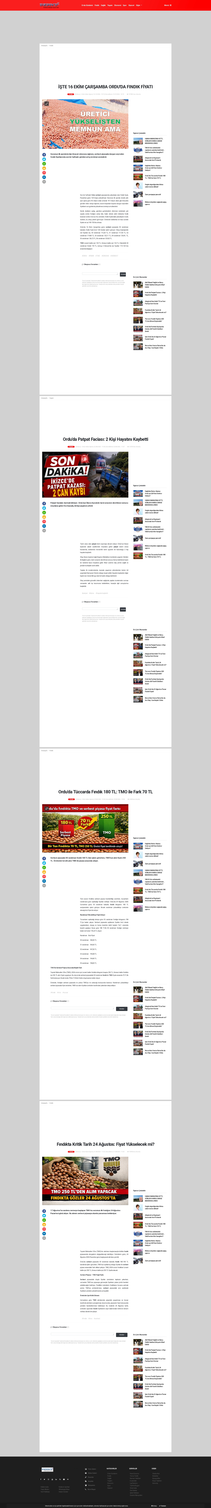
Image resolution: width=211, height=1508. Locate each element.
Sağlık (103, 5)
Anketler (155, 1476)
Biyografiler (156, 1478)
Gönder (123, 274)
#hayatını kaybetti (102, 593)
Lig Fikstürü (133, 1483)
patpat (94, 544)
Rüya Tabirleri (157, 1481)
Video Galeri (92, 1473)
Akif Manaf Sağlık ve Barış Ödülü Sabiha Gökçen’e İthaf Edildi (155, 285)
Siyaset (131, 5)
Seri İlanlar (133, 1490)
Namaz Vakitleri (135, 1478)
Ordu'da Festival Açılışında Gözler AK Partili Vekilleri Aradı (154, 329)
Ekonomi (117, 5)
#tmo (59, 992)
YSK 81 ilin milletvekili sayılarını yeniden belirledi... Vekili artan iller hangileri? (155, 150)
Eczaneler (133, 1481)
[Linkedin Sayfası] (57, 1479)
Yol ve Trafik (134, 1476)
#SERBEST (114, 256)
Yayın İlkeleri (45, 1489)
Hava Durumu (134, 1473)
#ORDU (84, 256)
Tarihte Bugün (134, 1485)
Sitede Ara (156, 1473)
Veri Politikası (45, 1492)
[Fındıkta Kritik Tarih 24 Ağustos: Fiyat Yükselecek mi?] (85, 1181)
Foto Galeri (92, 1469)
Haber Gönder (63, 1492)
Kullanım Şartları (64, 1487)
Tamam (163, 1506)
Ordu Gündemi (87, 5)
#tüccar (65, 992)
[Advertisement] (105, 27)
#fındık (53, 992)
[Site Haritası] (64, 1479)
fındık (113, 904)
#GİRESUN (105, 256)
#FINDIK (91, 256)
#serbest (97, 1318)
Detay (155, 1506)
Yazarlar (90, 1477)
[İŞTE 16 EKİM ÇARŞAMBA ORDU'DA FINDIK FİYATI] (85, 124)
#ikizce (91, 593)
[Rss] (60, 1479)
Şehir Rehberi (134, 1493)
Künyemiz (91, 1485)
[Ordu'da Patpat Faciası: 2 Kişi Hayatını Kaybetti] (85, 474)
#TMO (97, 256)
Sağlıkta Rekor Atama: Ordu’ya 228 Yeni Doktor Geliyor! (153, 168)
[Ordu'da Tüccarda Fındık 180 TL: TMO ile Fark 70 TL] (85, 828)
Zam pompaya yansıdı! (153, 194)
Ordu (93, 195)
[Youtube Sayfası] (53, 1479)
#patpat (85, 593)
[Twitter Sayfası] (45, 1479)
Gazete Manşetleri (136, 1495)
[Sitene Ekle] (68, 1479)
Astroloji (155, 1483)
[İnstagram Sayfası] (49, 1479)
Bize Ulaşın (91, 1489)
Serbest (83, 1275)
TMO (82, 243)
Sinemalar (133, 1488)
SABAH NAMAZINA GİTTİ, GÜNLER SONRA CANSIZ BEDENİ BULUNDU (154, 141)
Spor (125, 5)
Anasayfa (44, 45)
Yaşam (110, 5)
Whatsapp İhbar (64, 1489)
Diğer (138, 5)
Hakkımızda (45, 1487)
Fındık (97, 5)
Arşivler (91, 1481)
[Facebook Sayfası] (41, 1479)
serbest (98, 195)
